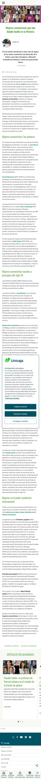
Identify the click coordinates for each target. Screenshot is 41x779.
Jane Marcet (34, 145)
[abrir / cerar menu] (3, 2)
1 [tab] (18, 721)
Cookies (3, 767)
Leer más (7, 707)
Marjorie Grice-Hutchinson (11, 325)
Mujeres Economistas (29, 646)
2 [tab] (20, 721)
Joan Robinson (21, 293)
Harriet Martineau (8, 177)
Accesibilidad (5, 759)
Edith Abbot (17, 241)
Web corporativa (6, 755)
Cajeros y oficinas (6, 751)
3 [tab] (22, 721)
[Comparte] (36, 765)
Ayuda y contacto (6, 747)
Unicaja (6, 743)
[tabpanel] (20, 689)
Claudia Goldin (10, 453)
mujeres (23, 84)
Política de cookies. (12, 398)
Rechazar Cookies (20, 414)
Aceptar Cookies (20, 407)
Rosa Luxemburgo (26, 207)
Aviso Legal (4, 763)
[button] (2, 729)
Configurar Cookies (20, 421)
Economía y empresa (11, 646)
